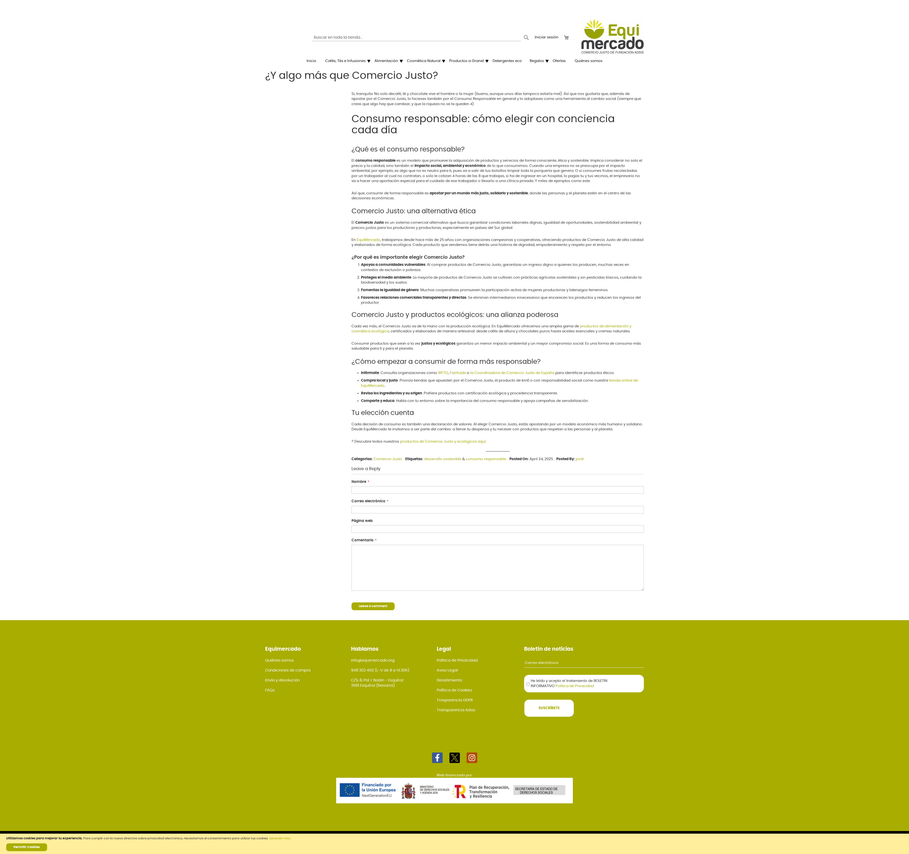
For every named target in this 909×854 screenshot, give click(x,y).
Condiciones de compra (288, 670)
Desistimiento (449, 680)
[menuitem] (311, 61)
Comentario (363, 540)
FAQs (270, 690)
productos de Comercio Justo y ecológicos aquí (443, 441)
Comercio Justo (388, 459)
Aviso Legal (447, 670)
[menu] (454, 61)
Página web (362, 521)
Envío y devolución (282, 680)
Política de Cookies (454, 690)
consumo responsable (486, 459)
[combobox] (416, 37)
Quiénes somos (279, 660)
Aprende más (279, 838)
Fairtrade (458, 373)
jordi (580, 459)
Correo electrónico (368, 501)
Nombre (359, 482)
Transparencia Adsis (456, 710)
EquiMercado (368, 240)
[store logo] (612, 36)
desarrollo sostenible (442, 459)
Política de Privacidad (457, 660)
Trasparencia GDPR (455, 700)
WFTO (443, 373)
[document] (455, 843)
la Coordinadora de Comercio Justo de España (511, 373)
